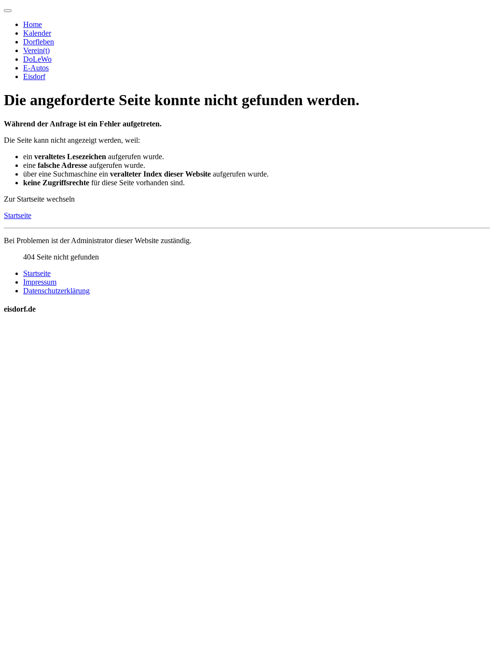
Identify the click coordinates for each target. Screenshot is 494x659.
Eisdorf (34, 76)
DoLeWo (37, 59)
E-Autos (36, 68)
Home (32, 24)
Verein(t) (36, 50)
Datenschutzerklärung (56, 291)
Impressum (39, 282)
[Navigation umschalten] (8, 10)
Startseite (17, 215)
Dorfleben (38, 42)
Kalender (37, 33)
